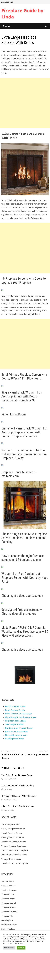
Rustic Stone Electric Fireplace (14, 850)
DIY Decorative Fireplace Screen (18, 728)
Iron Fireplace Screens (14, 738)
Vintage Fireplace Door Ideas (13, 846)
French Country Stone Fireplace (14, 863)
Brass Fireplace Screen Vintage (18, 713)
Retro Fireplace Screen (15, 710)
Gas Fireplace (7, 920)
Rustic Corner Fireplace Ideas (14, 854)
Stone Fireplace (8, 929)
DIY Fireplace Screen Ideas (16, 731)
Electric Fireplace (8, 890)
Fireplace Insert (8, 898)
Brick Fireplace (7, 881)
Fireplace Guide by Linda (22, 13)
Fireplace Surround (9, 911)
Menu (7, 26)
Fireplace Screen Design (15, 720)
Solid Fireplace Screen (14, 724)
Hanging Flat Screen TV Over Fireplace (19, 796)
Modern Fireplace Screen (15, 735)
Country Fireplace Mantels (12, 837)
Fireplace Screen (8, 907)
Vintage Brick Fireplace (11, 859)
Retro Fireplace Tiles (10, 824)
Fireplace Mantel (8, 903)
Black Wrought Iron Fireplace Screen (20, 717)
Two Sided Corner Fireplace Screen (17, 775)
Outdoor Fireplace (9, 924)
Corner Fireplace (8, 885)
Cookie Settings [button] (9, 948)
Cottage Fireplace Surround (13, 828)
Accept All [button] (21, 948)
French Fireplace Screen (15, 706)
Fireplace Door (7, 894)
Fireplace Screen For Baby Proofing (17, 785)
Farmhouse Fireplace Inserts (13, 841)
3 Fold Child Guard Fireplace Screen (17, 806)
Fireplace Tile (7, 916)
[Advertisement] (25, 103)
